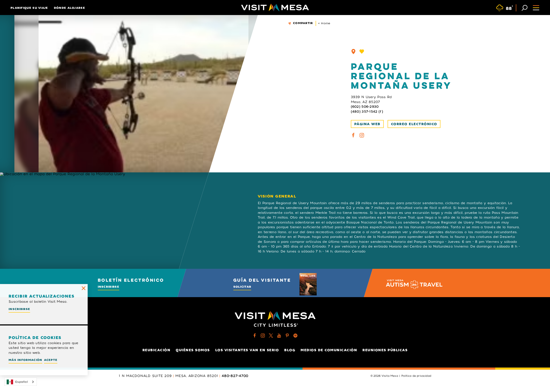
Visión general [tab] (277, 196)
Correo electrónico (414, 124)
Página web (367, 124)
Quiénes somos (193, 350)
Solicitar (242, 286)
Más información (25, 360)
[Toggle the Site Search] (524, 7)
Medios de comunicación (329, 350)
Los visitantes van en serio (247, 350)
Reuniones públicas (385, 350)
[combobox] (20, 382)
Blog (289, 350)
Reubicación (156, 350)
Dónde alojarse (69, 7)
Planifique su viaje (29, 7)
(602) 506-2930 (365, 107)
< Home (324, 23)
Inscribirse (108, 286)
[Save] (361, 51)
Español (21, 381)
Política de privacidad (416, 375)
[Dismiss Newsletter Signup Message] (83, 288)
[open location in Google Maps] (124, 220)
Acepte (51, 360)
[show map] (353, 51)
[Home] (275, 7)
